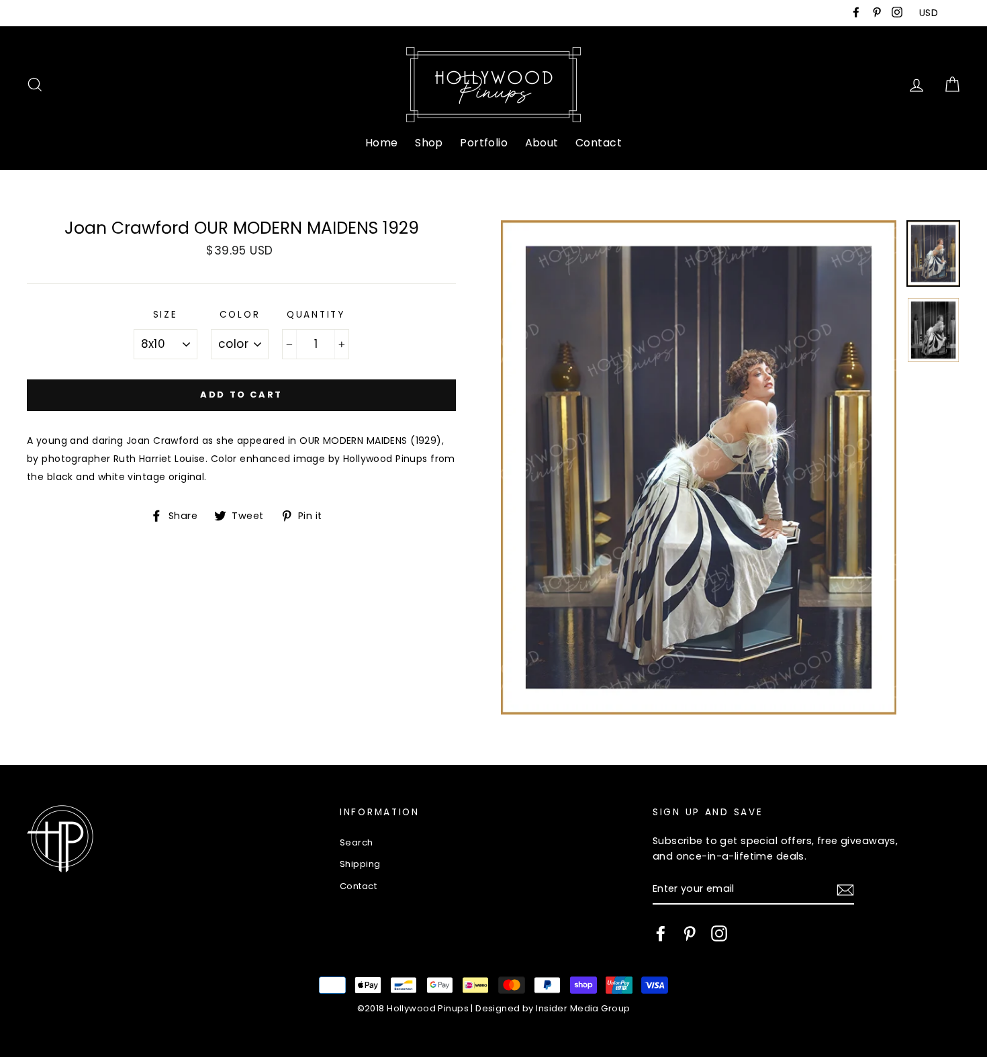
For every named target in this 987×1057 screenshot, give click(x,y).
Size (165, 314)
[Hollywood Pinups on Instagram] (719, 933)
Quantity (316, 314)
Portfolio (484, 142)
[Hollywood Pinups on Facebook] (661, 933)
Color (240, 314)
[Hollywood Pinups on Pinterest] (690, 933)
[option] (698, 467)
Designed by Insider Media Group (552, 1008)
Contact (598, 142)
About (542, 142)
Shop (429, 142)
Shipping (360, 864)
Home (381, 142)
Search (356, 842)
